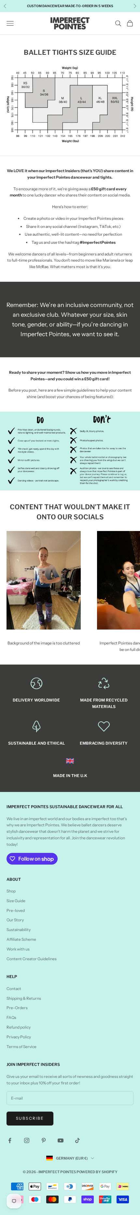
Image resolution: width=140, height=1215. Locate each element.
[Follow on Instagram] (26, 1140)
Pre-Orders (17, 1007)
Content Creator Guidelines (32, 958)
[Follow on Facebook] (10, 1140)
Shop (11, 891)
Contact (14, 988)
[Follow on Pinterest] (43, 1140)
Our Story (15, 919)
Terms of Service (21, 1046)
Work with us (18, 949)
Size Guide (16, 900)
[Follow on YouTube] (60, 1140)
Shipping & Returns (24, 998)
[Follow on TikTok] (77, 1140)
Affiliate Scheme (21, 939)
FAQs (11, 1017)
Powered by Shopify (97, 1172)
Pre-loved (16, 910)
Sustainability (19, 929)
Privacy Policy (19, 1036)
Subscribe (30, 1118)
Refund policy (19, 1027)
